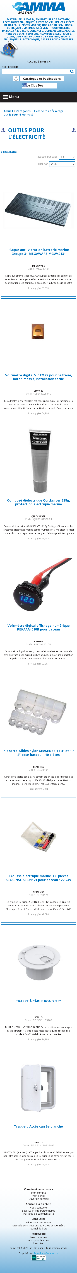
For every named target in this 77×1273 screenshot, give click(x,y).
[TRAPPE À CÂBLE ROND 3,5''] (38, 962)
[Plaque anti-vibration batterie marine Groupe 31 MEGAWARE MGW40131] (38, 210)
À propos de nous (38, 1240)
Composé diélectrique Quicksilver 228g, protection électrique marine (38, 502)
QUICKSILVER (38, 516)
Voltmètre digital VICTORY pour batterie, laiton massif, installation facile (38, 377)
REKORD (38, 641)
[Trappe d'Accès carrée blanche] (38, 1087)
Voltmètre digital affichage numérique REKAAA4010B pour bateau (39, 628)
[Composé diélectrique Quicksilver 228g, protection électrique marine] (38, 461)
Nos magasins (38, 1237)
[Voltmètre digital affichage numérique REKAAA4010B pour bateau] (38, 586)
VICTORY (38, 391)
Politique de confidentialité (38, 1213)
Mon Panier (38, 1195)
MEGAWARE (38, 265)
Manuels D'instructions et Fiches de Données (38, 1225)
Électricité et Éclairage (49, 111)
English (45, 61)
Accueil (32, 61)
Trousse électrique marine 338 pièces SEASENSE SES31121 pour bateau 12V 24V (38, 878)
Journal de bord (38, 1228)
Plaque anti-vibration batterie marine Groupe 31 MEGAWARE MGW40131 (38, 252)
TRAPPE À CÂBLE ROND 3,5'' (38, 1001)
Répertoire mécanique (38, 1222)
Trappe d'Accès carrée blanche (38, 1126)
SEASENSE (38, 766)
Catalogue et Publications (42, 79)
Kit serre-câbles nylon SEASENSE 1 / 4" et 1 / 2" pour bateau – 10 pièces (38, 753)
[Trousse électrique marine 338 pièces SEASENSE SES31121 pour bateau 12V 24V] (38, 836)
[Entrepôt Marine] (39, 7)
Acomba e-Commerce (46, 1253)
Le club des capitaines (35, 85)
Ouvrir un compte (38, 1198)
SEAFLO (38, 1017)
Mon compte (38, 1192)
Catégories (23, 111)
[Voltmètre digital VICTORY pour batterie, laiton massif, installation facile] (38, 335)
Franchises (38, 1243)
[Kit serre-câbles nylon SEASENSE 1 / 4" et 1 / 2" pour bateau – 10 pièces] (38, 711)
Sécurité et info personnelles (38, 1210)
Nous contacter (39, 1207)
